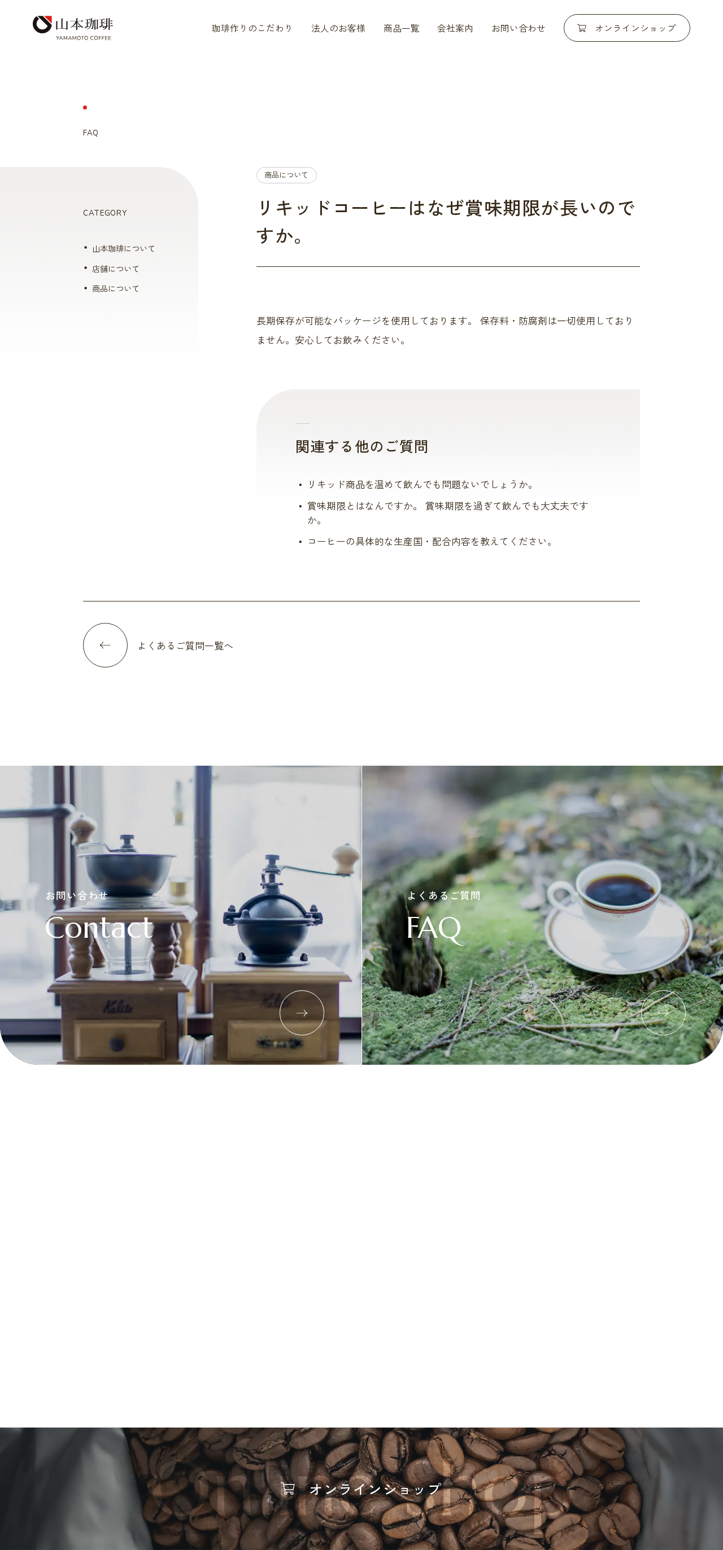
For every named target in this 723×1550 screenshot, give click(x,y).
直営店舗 (445, 1254)
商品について (286, 174)
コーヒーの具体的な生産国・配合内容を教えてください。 (432, 541)
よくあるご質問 (437, 1362)
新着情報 (370, 1362)
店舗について (116, 268)
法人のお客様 (338, 27)
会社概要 (445, 1234)
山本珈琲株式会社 (73, 28)
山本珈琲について (123, 248)
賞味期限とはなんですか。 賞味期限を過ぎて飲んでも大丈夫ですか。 (448, 512)
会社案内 (455, 27)
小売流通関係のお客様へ (250, 1254)
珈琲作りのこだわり (252, 27)
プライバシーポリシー (600, 1362)
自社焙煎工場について (122, 1254)
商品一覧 (402, 27)
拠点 (438, 1274)
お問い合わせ (518, 27)
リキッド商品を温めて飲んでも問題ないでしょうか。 (422, 484)
